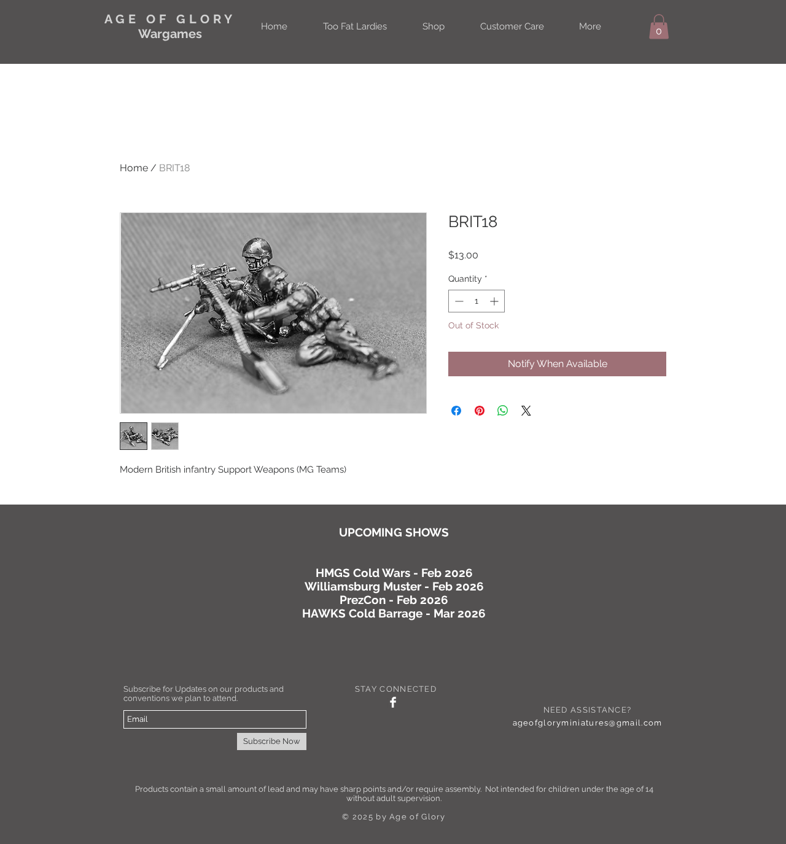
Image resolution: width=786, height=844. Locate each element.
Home (134, 168)
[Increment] (495, 301)
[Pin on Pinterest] (479, 410)
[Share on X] (526, 410)
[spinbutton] (476, 301)
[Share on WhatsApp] (503, 410)
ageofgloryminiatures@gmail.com (588, 722)
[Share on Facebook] (456, 410)
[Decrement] (457, 301)
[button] (658, 26)
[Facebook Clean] (393, 702)
